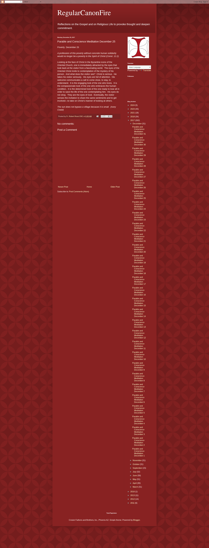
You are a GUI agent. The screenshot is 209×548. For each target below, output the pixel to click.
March (135, 487)
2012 (132, 499)
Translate (147, 70)
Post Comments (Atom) (79, 192)
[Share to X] (106, 116)
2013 (132, 495)
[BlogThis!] (104, 116)
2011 (132, 503)
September (138, 468)
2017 (132, 120)
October (136, 464)
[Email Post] (97, 116)
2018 (132, 117)
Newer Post (63, 187)
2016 (132, 492)
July (135, 472)
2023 (132, 109)
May (135, 479)
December (137, 124)
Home (89, 187)
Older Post (115, 187)
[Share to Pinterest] (111, 116)
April (135, 483)
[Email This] (102, 116)
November (137, 460)
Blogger (136, 520)
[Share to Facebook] (109, 116)
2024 (132, 105)
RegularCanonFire (84, 12)
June (135, 475)
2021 (132, 113)
